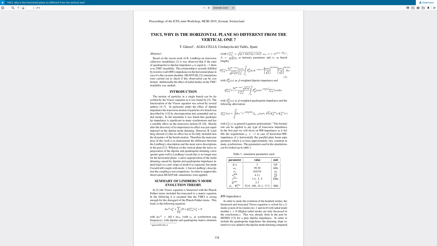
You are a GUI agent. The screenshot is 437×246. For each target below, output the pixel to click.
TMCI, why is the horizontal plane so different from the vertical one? (46, 2)
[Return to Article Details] (2, 2)
